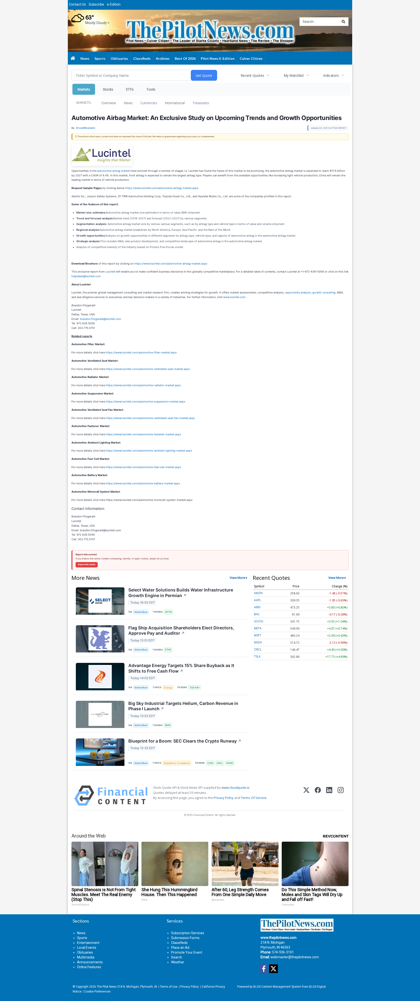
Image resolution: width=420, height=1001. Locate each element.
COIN (210, 763)
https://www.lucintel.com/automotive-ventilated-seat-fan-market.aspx (150, 418)
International (175, 103)
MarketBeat (141, 612)
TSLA (257, 656)
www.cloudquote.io (235, 787)
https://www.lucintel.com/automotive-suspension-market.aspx (145, 401)
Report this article (86, 564)
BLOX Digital (317, 986)
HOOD (229, 763)
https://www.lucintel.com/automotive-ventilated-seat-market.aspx (148, 369)
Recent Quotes (252, 75)
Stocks (108, 89)
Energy (168, 687)
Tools (150, 89)
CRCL (220, 763)
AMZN (258, 593)
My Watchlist (294, 75)
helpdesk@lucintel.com (86, 276)
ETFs (130, 89)
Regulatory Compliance (177, 763)
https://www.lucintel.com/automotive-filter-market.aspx (141, 352)
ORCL (258, 649)
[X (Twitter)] (306, 795)
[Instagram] (341, 795)
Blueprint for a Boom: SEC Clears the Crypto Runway (184, 741)
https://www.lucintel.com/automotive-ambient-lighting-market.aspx (149, 450)
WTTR (168, 612)
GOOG (258, 621)
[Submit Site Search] (343, 21)
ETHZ (168, 649)
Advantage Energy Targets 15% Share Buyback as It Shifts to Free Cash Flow (181, 668)
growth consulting (323, 292)
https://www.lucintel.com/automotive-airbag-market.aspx (161, 188)
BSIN (167, 725)
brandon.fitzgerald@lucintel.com (100, 319)
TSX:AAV (195, 687)
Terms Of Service (253, 798)
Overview (108, 103)
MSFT (257, 635)
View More (237, 577)
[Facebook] (318, 795)
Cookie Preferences (97, 991)
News (128, 103)
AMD (257, 607)
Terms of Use (168, 986)
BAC (257, 614)
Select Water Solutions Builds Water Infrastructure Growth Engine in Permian (180, 592)
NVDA (258, 642)
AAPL (257, 600)
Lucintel (110, 271)
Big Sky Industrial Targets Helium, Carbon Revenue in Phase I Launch (183, 706)
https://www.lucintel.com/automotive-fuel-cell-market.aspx (143, 467)
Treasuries (200, 103)
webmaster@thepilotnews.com (295, 957)
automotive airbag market (113, 170)
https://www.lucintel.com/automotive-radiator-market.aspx (143, 385)
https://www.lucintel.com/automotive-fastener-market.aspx (143, 434)
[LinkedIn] (329, 795)
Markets (83, 89)
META (258, 628)
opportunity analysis (298, 292)
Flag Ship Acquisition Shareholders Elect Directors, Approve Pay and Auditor (181, 630)
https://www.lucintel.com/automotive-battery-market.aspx (143, 483)
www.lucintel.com (234, 297)
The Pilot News (106, 986)
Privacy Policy (224, 798)
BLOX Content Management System (277, 986)
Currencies (148, 103)
